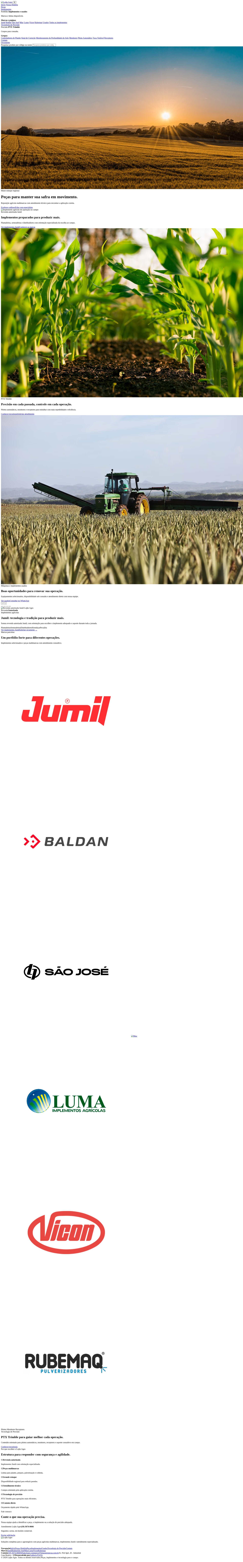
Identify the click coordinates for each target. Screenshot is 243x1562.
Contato (4, 40)
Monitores (73, 38)
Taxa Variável (98, 38)
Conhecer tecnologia (9, 1447)
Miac (21, 22)
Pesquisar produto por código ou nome (16, 45)
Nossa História (12, 5)
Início (3, 5)
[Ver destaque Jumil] (5, 606)
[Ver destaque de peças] (2, 606)
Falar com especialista (24, 207)
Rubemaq (38, 22)
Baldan (9, 22)
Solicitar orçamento (28, 630)
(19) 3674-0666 (14, 1553)
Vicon (31, 22)
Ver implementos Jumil (10, 630)
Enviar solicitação (8, 1535)
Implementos (6, 9)
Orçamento (5, 42)
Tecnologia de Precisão (10, 25)
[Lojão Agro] (7, 2)
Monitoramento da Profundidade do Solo (52, 38)
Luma (26, 22)
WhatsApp (25, 1553)
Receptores (108, 38)
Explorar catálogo (8, 207)
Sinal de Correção (28, 38)
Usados (46, 22)
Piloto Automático (85, 38)
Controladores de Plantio (11, 38)
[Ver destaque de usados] (10, 606)
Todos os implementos (58, 22)
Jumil (3, 22)
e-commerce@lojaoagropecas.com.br (44, 1553)
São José (15, 22)
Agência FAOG (36, 1555)
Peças (3, 7)
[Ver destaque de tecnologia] (7, 606)
